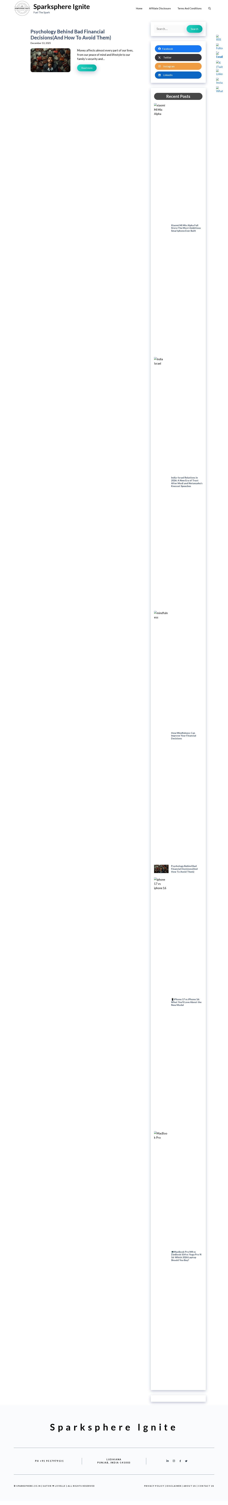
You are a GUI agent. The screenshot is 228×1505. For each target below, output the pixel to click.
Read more (86, 67)
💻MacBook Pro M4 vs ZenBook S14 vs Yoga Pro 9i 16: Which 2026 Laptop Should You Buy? (186, 1256)
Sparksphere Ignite (61, 7)
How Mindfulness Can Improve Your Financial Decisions (183, 735)
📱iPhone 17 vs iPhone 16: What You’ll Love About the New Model (186, 1002)
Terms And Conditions (189, 8)
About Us (190, 1486)
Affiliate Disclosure (160, 8)
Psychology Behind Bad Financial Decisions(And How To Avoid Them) (184, 869)
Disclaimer (174, 1486)
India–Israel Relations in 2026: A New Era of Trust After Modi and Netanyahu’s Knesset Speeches (186, 481)
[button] (209, 8)
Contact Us (206, 1486)
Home (139, 8)
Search (194, 28)
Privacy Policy (154, 1486)
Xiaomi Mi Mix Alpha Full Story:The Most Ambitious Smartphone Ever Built (186, 228)
